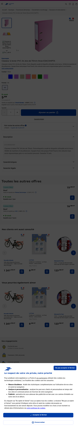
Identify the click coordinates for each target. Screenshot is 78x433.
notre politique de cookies (36, 408)
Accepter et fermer (40, 415)
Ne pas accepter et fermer (65, 368)
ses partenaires (41, 378)
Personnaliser (40, 422)
